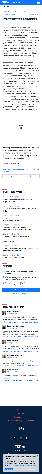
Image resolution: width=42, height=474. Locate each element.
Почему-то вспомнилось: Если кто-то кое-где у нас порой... (19, 377)
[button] (11, 176)
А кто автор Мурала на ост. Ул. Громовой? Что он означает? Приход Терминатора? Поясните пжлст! (20, 347)
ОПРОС (7, 266)
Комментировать (8, 14)
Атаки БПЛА (7, 7)
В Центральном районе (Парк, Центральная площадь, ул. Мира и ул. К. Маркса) (19, 284)
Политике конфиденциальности (24, 466)
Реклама (21, 414)
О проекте (21, 410)
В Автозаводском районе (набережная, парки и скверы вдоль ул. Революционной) (20, 278)
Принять (9, 469)
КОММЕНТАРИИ (13, 307)
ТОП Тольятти (12, 191)
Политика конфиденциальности (21, 421)
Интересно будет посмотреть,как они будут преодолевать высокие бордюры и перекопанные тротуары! (18, 362)
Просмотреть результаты (21, 294)
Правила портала (21, 417)
